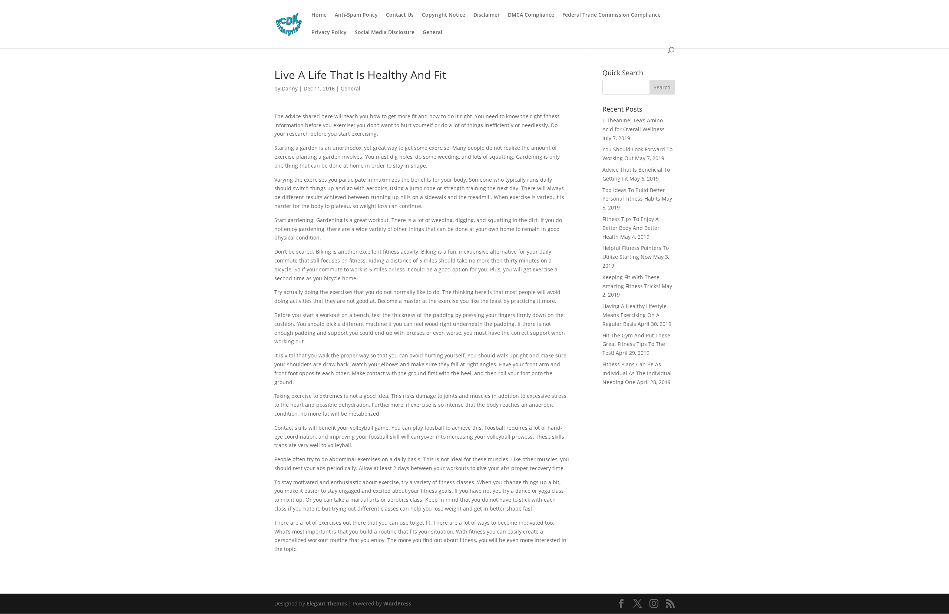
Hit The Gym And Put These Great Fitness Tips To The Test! (636, 344)
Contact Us (400, 15)
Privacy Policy (329, 33)
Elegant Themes (327, 603)
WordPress (397, 603)
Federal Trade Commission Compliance (611, 15)
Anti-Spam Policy (356, 15)
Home (319, 15)
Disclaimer (486, 15)
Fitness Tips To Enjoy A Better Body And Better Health (630, 227)
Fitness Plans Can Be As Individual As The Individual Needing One (637, 373)
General (432, 33)
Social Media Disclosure (384, 33)
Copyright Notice (443, 15)
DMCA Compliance (531, 15)
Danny (290, 88)
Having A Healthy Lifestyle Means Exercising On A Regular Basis (634, 315)
